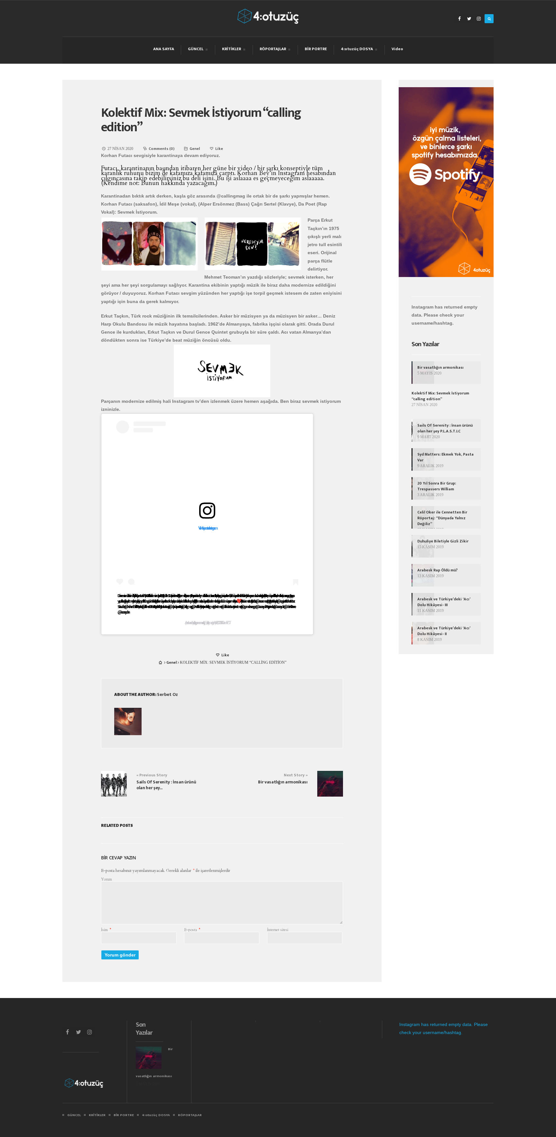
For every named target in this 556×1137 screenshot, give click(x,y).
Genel (195, 148)
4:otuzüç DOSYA (356, 49)
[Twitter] (469, 18)
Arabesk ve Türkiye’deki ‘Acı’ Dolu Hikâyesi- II (443, 631)
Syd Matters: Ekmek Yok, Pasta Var (445, 457)
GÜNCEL (195, 49)
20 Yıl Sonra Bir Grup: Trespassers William (436, 486)
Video (397, 48)
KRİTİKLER (231, 49)
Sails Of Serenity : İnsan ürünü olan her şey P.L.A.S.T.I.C (445, 428)
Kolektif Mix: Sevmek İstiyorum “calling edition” (201, 120)
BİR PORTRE (316, 48)
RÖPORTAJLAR (272, 49)
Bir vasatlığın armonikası (282, 782)
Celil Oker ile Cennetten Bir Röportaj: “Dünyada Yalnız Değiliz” (442, 518)
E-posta (192, 929)
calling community (198, 622)
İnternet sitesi (277, 929)
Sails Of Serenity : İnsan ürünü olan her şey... (166, 784)
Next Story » (296, 775)
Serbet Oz (167, 694)
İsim (106, 929)
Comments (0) (161, 148)
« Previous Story (151, 775)
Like (224, 655)
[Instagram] (478, 18)
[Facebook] (459, 18)
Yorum (106, 879)
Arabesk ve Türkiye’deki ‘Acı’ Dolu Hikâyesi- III (443, 602)
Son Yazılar (425, 344)
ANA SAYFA (163, 48)
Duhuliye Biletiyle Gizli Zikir (442, 541)
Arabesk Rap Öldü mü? (437, 570)
